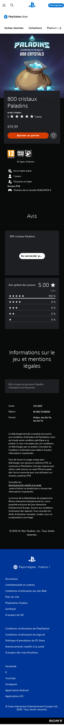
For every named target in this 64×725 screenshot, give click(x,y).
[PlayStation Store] (16, 16)
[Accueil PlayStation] (32, 5)
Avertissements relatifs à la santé (25, 485)
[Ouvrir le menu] (4, 5)
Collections (35, 28)
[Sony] (56, 723)
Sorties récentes (13, 28)
